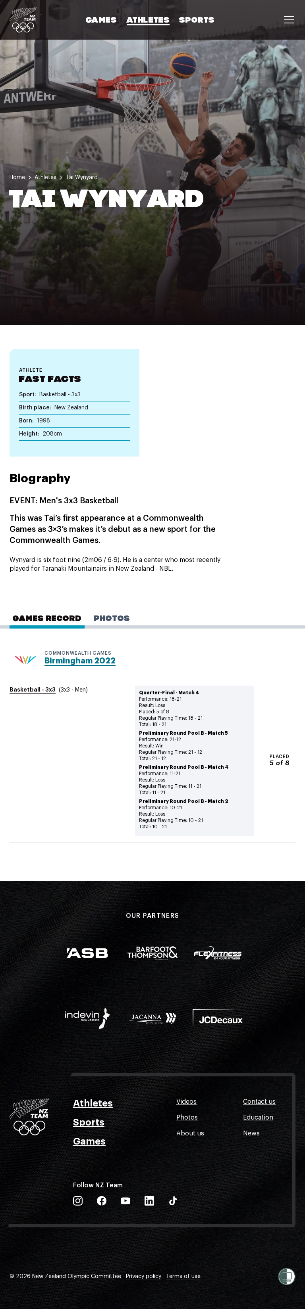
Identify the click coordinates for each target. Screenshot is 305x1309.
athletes (45, 177)
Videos (186, 1102)
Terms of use (183, 1276)
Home (17, 177)
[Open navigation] (289, 19)
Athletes (148, 21)
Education (258, 1117)
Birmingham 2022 (80, 661)
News (251, 1133)
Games (101, 21)
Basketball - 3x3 (33, 689)
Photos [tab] (112, 619)
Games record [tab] (47, 619)
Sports (197, 21)
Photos (187, 1117)
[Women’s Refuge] (286, 1276)
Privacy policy (143, 1276)
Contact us (259, 1102)
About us (190, 1133)
